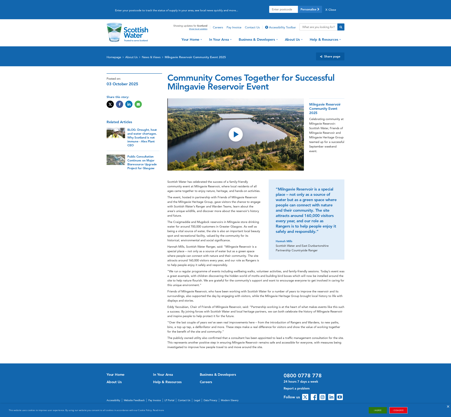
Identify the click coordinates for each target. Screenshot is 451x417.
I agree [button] (378, 410)
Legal (197, 400)
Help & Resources (324, 39)
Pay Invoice (234, 27)
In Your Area (219, 39)
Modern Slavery (230, 400)
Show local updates (198, 29)
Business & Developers (257, 39)
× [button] (448, 406)
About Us (292, 39)
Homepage (114, 57)
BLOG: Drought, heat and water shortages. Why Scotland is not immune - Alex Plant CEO (142, 137)
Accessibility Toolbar (282, 27)
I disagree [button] (398, 410)
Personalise (309, 9)
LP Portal (169, 400)
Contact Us (252, 27)
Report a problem (297, 388)
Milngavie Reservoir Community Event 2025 (195, 57)
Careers (218, 27)
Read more (158, 410)
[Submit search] (340, 26)
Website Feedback (134, 400)
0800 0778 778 (303, 375)
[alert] (225, 410)
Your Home (190, 39)
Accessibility (113, 400)
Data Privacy (210, 400)
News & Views (151, 57)
